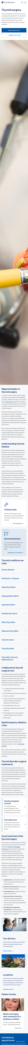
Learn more (18, 1028)
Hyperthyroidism (9, 587)
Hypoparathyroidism (10, 596)
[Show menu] (25, 3)
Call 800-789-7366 (14, 35)
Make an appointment (14, 30)
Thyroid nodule (8, 648)
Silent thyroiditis (8, 622)
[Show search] (22, 3)
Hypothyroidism (8, 605)
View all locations (8, 989)
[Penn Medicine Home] (11, 3)
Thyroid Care (9, 402)
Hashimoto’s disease (10, 578)
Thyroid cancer (8, 640)
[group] (14, 1014)
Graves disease (8, 570)
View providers (7, 951)
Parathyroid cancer (9, 613)
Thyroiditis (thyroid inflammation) (9, 658)
